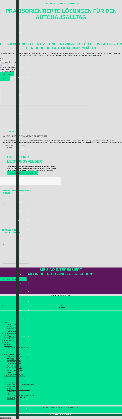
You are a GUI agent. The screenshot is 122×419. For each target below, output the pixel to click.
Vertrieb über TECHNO (14, 369)
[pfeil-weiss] (15, 223)
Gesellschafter (12, 331)
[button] (5, 418)
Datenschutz (8, 346)
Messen (9, 372)
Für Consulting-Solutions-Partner (14, 376)
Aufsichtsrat (11, 326)
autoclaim (10, 393)
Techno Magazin (9, 339)
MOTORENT (11, 399)
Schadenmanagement (14, 361)
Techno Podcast (9, 340)
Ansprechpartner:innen (11, 333)
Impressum (7, 344)
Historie (9, 330)
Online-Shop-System (14, 363)
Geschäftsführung (13, 324)
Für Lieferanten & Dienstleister (13, 367)
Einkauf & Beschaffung (14, 360)
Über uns (6, 322)
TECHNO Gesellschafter (15, 370)
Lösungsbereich (5, 62)
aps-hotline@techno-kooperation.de (110, 142)
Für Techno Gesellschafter (12, 354)
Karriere (6, 335)
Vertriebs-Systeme (13, 365)
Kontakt (6, 342)
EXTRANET (62, 307)
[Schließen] (0, 60)
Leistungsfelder (12, 328)
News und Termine (9, 337)
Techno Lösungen (9, 383)
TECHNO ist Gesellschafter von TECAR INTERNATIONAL (61, 407)
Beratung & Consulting (14, 358)
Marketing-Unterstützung (15, 374)
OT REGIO (10, 392)
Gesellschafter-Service (14, 356)
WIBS (9, 388)
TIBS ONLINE (63, 305)
